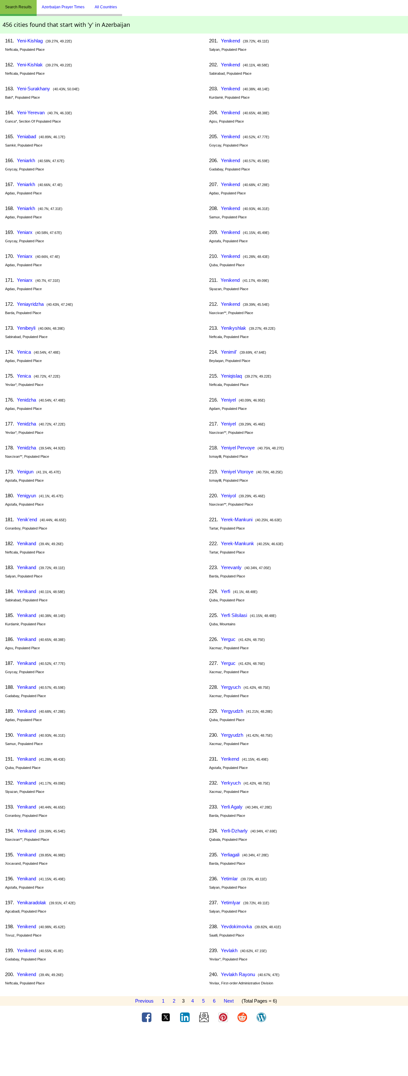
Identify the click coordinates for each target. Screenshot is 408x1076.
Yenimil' (229, 352)
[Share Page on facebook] (147, 1017)
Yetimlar (229, 878)
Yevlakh (229, 950)
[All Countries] (130, 4)
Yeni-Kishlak (30, 64)
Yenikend (26, 926)
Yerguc (228, 639)
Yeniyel (228, 400)
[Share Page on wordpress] (261, 1017)
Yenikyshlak (233, 328)
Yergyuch (231, 687)
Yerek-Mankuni (236, 519)
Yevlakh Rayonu (238, 974)
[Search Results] (123, 4)
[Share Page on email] (204, 1017)
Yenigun (25, 471)
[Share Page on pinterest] (223, 1017)
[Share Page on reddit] (242, 1017)
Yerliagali (230, 854)
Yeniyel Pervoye (238, 447)
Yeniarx (25, 232)
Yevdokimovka (236, 926)
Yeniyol (228, 495)
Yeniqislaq (231, 376)
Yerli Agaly (232, 806)
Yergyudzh (232, 711)
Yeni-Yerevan (31, 112)
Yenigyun (26, 495)
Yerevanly (231, 567)
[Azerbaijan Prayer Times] (126, 4)
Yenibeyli (26, 328)
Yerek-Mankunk (237, 543)
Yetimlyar (230, 902)
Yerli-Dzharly (234, 830)
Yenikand (26, 543)
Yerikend (230, 759)
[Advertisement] (204, 1051)
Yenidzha (26, 400)
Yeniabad (26, 136)
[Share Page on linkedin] (185, 1017)
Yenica (24, 352)
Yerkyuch (231, 783)
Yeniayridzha (30, 304)
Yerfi (225, 591)
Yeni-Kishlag (30, 40)
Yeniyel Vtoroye (237, 471)
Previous (144, 1001)
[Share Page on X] (166, 1017)
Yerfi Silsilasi (234, 615)
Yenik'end (27, 519)
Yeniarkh (26, 160)
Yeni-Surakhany (33, 88)
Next (229, 1001)
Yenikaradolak (31, 902)
